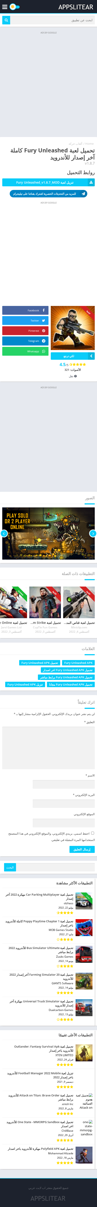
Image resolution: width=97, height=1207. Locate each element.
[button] (6, 20)
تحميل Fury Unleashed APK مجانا (70, 684)
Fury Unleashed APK (78, 663)
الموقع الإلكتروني (84, 814)
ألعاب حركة (75, 144)
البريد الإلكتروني (84, 795)
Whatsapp (33, 351)
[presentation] (93, 533)
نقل (71, 376)
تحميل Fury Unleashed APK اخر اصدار (67, 670)
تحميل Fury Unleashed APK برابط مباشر (66, 677)
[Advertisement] (48, 84)
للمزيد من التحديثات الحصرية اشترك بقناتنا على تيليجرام (44, 194)
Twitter (35, 320)
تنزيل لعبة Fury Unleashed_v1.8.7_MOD (45, 182)
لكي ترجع (69, 356)
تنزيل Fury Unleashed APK (25, 684)
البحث (10, 867)
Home (89, 144)
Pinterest (34, 330)
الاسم (90, 775)
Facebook (34, 310)
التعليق (89, 722)
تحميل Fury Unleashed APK (39, 663)
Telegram (34, 341)
